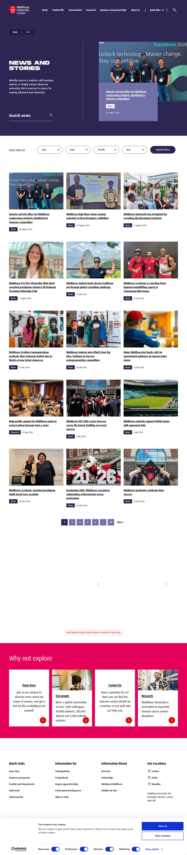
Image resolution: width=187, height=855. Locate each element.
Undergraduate (62, 771)
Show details (152, 849)
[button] (98, 584)
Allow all (162, 826)
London (155, 771)
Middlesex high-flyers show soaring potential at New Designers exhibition (87, 216)
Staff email (14, 790)
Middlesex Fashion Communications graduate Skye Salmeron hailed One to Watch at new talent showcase (30, 356)
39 (111, 522)
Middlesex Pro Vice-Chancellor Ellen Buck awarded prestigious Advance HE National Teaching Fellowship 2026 (32, 287)
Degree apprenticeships (66, 784)
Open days (14, 771)
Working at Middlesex (111, 784)
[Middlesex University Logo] (19, 10)
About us (135, 10)
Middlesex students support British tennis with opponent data (147, 423)
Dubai (154, 777)
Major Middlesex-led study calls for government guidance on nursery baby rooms (145, 356)
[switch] (84, 849)
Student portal (16, 797)
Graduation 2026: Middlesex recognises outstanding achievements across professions (88, 494)
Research (91, 10)
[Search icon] (175, 10)
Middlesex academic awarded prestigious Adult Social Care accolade (32, 492)
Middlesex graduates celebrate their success (144, 492)
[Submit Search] (50, 115)
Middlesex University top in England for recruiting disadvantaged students (145, 216)
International (75, 10)
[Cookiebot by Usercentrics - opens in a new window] (19, 849)
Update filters (163, 149)
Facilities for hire (109, 790)
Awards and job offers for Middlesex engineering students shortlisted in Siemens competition (126, 95)
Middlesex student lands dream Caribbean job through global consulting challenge (89, 285)
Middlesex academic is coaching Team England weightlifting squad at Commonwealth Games (145, 287)
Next (120, 522)
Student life (58, 10)
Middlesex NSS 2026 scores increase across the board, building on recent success (86, 425)
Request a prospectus (19, 777)
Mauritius (156, 784)
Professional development (68, 790)
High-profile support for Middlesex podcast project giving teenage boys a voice (32, 423)
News (28, 32)
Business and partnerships (113, 10)
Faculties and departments (22, 784)
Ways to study (62, 797)
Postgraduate (61, 777)
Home (15, 32)
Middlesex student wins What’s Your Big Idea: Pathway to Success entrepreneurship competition (88, 356)
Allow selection (162, 836)
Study (45, 10)
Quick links (155, 10)
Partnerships (107, 777)
